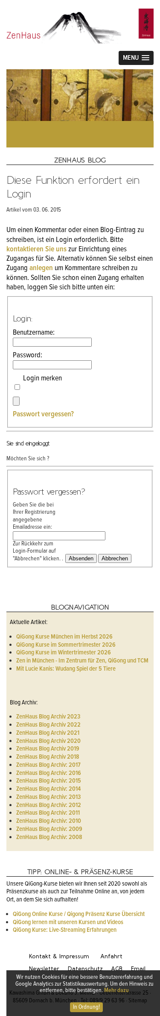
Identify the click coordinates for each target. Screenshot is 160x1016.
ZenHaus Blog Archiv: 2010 (48, 821)
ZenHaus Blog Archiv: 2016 (48, 773)
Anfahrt (111, 956)
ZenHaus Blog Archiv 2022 (48, 725)
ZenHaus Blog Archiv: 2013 (48, 797)
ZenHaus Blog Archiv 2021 (47, 733)
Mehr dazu (116, 990)
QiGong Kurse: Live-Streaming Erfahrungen (64, 930)
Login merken (42, 383)
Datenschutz (85, 969)
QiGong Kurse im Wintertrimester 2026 (63, 652)
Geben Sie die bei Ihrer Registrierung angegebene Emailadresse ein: (34, 516)
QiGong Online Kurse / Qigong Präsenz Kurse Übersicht (79, 914)
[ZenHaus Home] (80, 12)
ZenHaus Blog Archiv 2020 (48, 741)
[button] (136, 58)
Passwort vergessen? (43, 414)
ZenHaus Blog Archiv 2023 (48, 717)
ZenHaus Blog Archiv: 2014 (48, 789)
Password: (27, 355)
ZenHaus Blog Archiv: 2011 (48, 813)
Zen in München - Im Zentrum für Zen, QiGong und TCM (82, 661)
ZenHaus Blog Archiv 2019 (47, 749)
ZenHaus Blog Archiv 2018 (47, 757)
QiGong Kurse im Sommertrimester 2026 (66, 645)
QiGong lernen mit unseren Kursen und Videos (68, 922)
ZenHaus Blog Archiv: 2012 (48, 805)
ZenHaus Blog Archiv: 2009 (49, 829)
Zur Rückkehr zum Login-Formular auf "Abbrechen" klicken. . (38, 551)
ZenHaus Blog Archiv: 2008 (49, 837)
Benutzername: (34, 333)
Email (138, 969)
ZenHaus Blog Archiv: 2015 (48, 781)
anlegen (41, 268)
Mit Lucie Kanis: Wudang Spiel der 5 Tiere (66, 669)
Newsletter (44, 969)
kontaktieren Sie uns (36, 249)
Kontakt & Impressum (59, 956)
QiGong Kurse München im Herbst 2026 (64, 637)
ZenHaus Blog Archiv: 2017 (48, 765)
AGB (116, 969)
